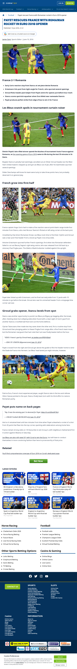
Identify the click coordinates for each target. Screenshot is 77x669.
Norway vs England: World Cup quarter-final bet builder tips (63, 513)
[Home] (3, 15)
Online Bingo (47, 556)
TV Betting (7, 566)
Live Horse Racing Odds (12, 541)
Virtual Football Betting (51, 544)
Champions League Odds (51, 538)
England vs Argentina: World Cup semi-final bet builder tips (37, 513)
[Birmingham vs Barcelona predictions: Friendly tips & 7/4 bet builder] (13, 478)
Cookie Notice (20, 662)
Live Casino (46, 563)
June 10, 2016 (36, 342)
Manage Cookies (60, 665)
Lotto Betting (8, 556)
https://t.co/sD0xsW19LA (49, 412)
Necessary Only (60, 661)
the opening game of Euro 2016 (25, 154)
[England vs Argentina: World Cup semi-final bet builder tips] (38, 502)
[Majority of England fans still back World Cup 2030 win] (38, 478)
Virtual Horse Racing (11, 544)
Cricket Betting (8, 569)
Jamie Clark (6, 39)
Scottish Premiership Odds (52, 541)
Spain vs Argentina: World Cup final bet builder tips (13, 512)
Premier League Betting (51, 534)
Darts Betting (8, 563)
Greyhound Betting (10, 559)
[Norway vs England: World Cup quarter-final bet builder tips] (63, 502)
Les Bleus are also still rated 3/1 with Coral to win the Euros (24, 437)
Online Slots (46, 566)
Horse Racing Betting (11, 534)
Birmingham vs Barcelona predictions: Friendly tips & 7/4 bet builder (14, 489)
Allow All (60, 657)
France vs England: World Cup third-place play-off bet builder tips (62, 489)
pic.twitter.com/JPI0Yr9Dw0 (41, 337)
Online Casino (47, 559)
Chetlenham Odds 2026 (12, 531)
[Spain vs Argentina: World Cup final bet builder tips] (13, 502)
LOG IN (60, 3)
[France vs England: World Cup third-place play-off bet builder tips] (63, 478)
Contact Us (12, 586)
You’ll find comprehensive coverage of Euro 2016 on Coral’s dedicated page (30, 453)
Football (11, 15)
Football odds (47, 531)
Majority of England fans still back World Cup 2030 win (37, 489)
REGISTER (70, 3)
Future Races (8, 538)
